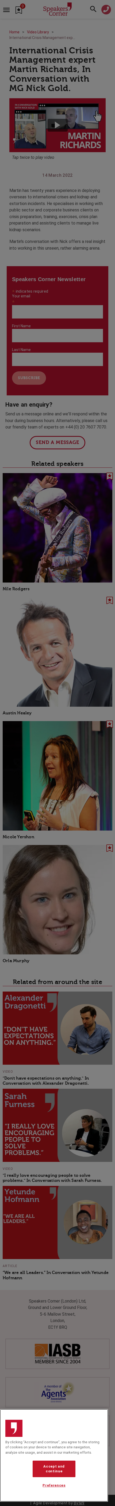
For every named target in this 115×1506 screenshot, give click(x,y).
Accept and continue (54, 1468)
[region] (54, 1455)
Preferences (54, 1485)
